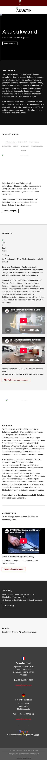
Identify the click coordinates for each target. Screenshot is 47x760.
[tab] (10, 142)
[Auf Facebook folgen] (22, 3)
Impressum (12, 750)
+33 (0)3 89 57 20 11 (25, 680)
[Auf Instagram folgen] (24, 3)
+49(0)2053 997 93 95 (25, 714)
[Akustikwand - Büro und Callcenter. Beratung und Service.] (23, 9)
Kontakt (35, 750)
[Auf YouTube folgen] (26, 3)
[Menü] (3, 9)
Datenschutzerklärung (24, 750)
